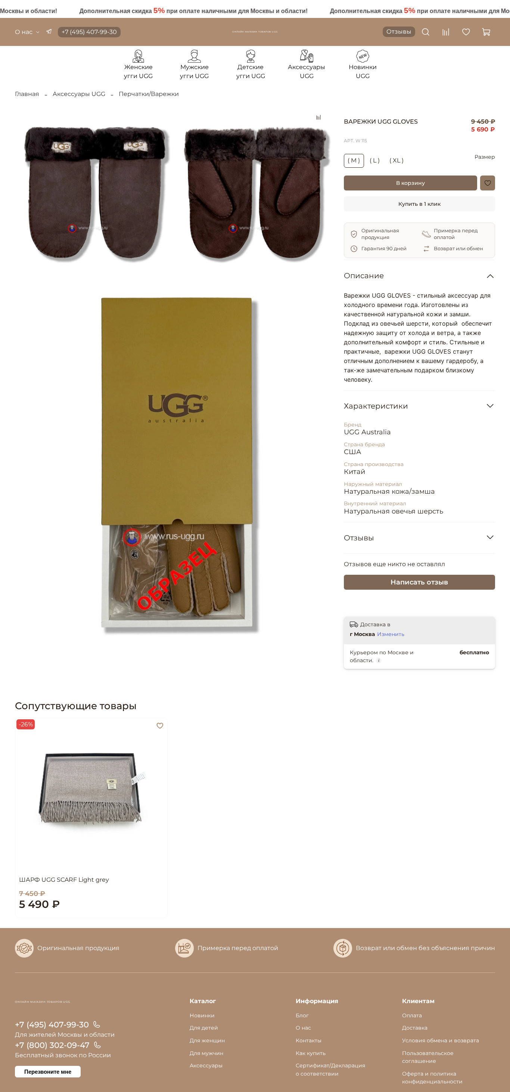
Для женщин (207, 1040)
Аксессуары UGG (79, 93)
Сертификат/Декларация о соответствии (330, 1069)
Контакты (308, 1040)
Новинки (202, 1015)
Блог (302, 1015)
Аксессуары (206, 1065)
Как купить (311, 1053)
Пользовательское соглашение (428, 1057)
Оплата (412, 1015)
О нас (23, 31)
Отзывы (398, 31)
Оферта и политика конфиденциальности (432, 1077)
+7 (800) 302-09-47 (52, 1045)
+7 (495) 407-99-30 (89, 31)
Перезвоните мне (47, 1071)
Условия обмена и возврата (440, 1040)
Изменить (390, 634)
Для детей (204, 1027)
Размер (485, 157)
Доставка (414, 1027)
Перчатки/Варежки (149, 93)
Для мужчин (206, 1053)
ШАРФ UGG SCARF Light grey (64, 879)
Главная (27, 93)
